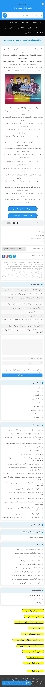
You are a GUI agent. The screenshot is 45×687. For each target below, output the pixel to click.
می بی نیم (36, 628)
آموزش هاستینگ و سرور (30, 646)
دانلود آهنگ (35, 671)
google (8, 257)
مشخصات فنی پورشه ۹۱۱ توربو (32, 316)
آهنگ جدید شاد (28, 264)
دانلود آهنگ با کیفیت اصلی (22, 209)
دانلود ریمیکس (10, 28)
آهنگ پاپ (21, 28)
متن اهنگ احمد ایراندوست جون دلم (33, 274)
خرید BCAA (35, 657)
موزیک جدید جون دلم (8, 276)
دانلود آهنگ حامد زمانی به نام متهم (29, 557)
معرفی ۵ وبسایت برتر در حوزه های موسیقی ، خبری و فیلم (22, 473)
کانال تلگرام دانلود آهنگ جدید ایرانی (16, 683)
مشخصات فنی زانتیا (35, 312)
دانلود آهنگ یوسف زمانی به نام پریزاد (29, 550)
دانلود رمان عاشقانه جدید (33, 599)
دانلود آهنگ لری (33, 663)
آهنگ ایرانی (24, 23)
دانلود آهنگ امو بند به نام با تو (31, 561)
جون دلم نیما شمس (28, 268)
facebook (4, 257)
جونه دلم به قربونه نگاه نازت (13, 268)
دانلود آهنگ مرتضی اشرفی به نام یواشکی (27, 572)
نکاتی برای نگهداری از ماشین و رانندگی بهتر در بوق (25, 326)
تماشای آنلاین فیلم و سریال (29, 622)
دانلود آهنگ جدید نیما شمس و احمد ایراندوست (30, 270)
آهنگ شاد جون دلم (38, 266)
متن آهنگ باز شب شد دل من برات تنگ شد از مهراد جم (23, 290)
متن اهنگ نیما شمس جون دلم (14, 274)
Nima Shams (8, 262)
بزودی (29, 28)
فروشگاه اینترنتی (33, 651)
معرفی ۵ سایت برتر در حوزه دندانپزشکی (28, 514)
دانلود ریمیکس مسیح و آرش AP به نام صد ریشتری (24, 575)
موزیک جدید (39, 276)
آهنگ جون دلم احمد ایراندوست (14, 264)
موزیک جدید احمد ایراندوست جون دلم (25, 276)
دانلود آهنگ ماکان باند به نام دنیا (30, 564)
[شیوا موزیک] (22, 4)
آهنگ (40, 232)
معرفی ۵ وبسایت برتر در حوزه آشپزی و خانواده (26, 489)
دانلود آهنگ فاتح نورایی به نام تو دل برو (28, 553)
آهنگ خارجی (29, 33)
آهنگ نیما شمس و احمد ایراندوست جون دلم (20, 266)
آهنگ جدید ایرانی (38, 264)
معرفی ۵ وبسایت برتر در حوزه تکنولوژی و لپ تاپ (25, 498)
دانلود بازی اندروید (32, 634)
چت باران (38, 603)
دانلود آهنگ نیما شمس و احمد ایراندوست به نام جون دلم (22, 41)
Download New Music (10, 55)
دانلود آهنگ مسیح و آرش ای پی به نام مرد (27, 583)
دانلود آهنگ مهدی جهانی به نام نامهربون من (26, 579)
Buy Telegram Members (33, 595)
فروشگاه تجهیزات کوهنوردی (28, 640)
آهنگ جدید (13, 23)
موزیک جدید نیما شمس (35, 278)
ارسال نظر (38, 242)
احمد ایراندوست (39, 268)
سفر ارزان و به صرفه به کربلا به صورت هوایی (27, 308)
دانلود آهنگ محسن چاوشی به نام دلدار (28, 568)
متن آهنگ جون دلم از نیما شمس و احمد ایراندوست (29, 272)
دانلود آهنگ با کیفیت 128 (22, 215)
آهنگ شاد (40, 33)
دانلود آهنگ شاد (12, 270)
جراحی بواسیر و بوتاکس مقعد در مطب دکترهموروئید (24, 304)
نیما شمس (25, 278)
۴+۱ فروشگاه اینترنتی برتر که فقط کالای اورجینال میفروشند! (21, 517)
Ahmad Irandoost (31, 262)
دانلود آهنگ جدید (37, 23)
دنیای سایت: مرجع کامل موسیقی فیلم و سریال (26, 294)
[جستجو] (5, 15)
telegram (15, 257)
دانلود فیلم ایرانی (33, 610)
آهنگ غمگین (38, 28)
